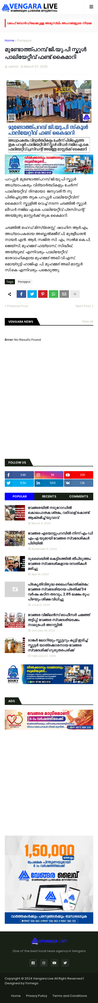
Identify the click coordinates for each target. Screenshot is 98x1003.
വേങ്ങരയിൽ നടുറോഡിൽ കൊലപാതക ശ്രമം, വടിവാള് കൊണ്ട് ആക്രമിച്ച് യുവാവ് (58, 512)
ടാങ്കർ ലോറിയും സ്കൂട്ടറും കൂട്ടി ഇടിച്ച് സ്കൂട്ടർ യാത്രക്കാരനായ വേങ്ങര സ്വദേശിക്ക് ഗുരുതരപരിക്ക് (58, 645)
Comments (78, 496)
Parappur (24, 40)
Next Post (83, 306)
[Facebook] (21, 294)
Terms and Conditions (70, 996)
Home (9, 40)
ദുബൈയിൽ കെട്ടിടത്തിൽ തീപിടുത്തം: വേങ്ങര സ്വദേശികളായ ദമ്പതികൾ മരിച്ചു (59, 563)
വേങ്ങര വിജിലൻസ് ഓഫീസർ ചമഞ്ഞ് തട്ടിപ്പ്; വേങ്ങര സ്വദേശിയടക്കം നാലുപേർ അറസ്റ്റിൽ (59, 619)
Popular (20, 496)
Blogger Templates (49, 987)
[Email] (64, 294)
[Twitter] (32, 294)
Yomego (32, 983)
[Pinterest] (43, 294)
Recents (49, 496)
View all (87, 321)
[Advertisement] (49, 404)
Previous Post (17, 306)
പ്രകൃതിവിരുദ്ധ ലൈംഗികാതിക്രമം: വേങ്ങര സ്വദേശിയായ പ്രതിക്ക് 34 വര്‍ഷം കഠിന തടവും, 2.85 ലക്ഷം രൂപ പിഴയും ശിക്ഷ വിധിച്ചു (58, 592)
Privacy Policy (36, 996)
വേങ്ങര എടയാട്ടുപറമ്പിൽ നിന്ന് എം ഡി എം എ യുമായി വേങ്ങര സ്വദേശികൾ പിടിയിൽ (60, 538)
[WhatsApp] (53, 294)
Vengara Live (43, 978)
